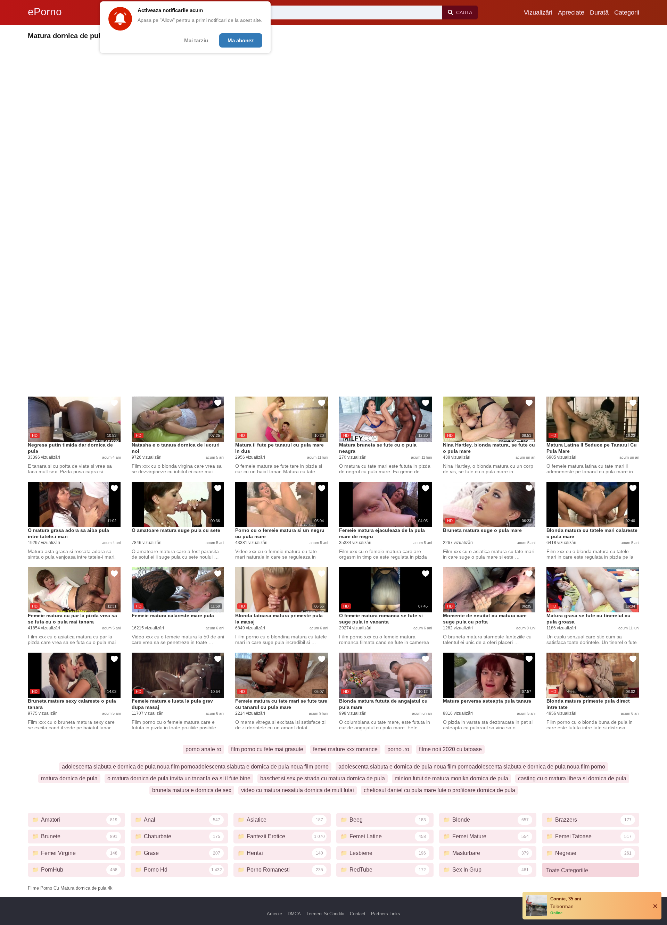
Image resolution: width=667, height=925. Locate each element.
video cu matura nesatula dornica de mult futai (297, 790)
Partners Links (385, 913)
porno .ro (398, 749)
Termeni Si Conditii (325, 913)
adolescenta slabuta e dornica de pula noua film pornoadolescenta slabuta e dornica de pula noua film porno (195, 767)
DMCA (294, 913)
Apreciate (571, 12)
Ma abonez (241, 40)
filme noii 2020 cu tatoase (450, 749)
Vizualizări (538, 12)
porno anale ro (203, 749)
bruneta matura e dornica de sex (191, 790)
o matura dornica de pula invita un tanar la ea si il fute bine (178, 778)
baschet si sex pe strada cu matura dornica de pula (322, 778)
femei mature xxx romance (345, 749)
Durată (599, 12)
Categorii (626, 12)
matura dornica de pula (69, 778)
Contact (357, 913)
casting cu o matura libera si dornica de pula (572, 778)
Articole (274, 913)
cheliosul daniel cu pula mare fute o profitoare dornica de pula (439, 790)
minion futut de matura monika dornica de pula (451, 778)
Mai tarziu (196, 40)
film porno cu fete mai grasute (267, 749)
